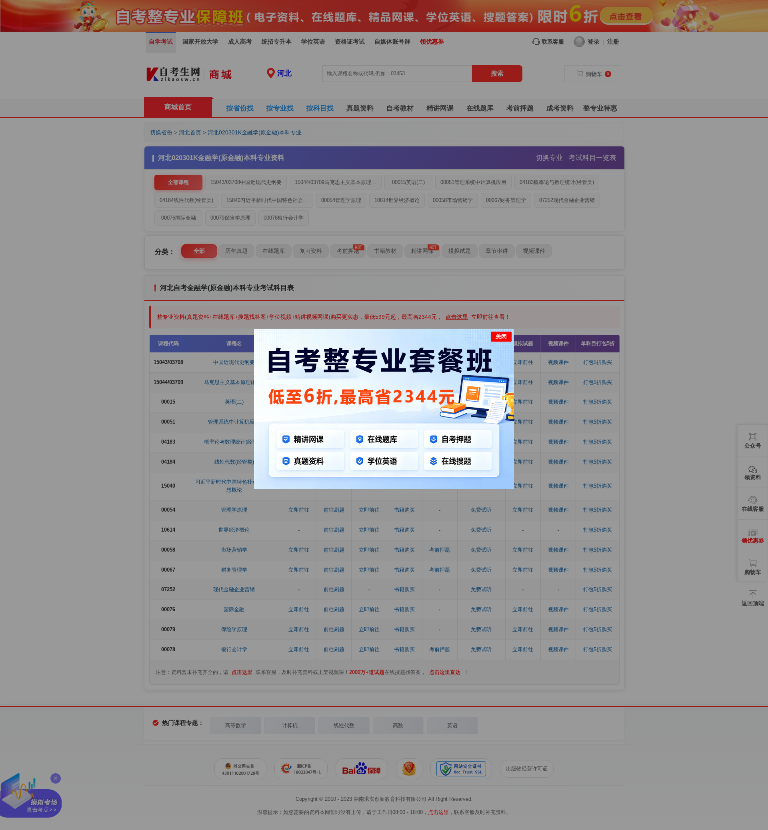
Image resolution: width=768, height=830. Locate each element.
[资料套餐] (384, 487)
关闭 (501, 336)
